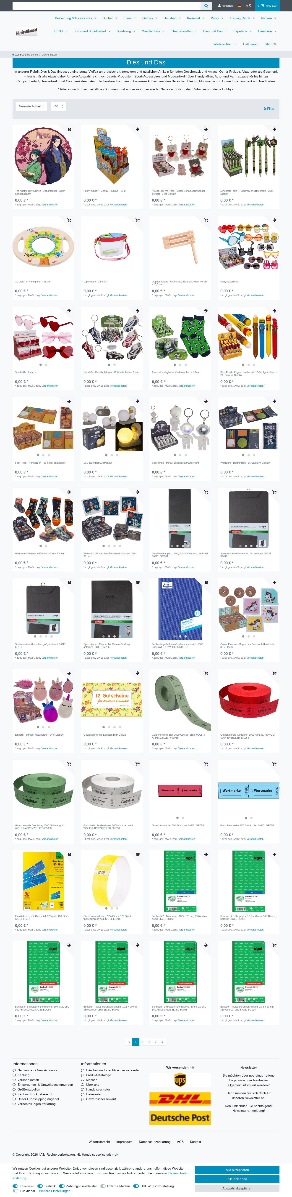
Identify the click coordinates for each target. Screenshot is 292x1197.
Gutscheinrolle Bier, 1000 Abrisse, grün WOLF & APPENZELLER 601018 (178, 736)
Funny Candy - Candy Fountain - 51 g (104, 190)
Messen (91, 1080)
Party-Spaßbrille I (230, 281)
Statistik (50, 1186)
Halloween (250, 44)
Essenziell (27, 1186)
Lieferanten (94, 1094)
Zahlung (23, 1075)
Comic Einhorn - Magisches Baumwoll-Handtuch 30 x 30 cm (247, 645)
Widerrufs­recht (99, 1142)
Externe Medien (118, 1186)
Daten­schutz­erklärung (155, 1142)
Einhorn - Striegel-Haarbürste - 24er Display (39, 734)
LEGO (59, 31)
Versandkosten (50, 204)
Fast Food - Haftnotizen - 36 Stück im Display (40, 462)
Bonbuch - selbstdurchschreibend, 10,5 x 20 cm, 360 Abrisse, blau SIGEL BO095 (247, 1008)
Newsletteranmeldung (248, 1110)
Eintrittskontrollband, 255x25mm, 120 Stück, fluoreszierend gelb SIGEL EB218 (107, 917)
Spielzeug (124, 31)
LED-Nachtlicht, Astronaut (97, 462)
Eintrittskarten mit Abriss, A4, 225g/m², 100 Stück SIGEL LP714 (42, 917)
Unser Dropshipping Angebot (38, 1099)
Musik (215, 18)
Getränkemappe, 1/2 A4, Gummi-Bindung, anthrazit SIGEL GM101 (180, 555)
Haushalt (170, 18)
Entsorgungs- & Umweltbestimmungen (45, 1084)
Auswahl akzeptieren (237, 1188)
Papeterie (240, 31)
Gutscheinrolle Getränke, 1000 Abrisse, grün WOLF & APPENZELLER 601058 (39, 827)
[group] (43, 156)
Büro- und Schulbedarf (90, 31)
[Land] (239, 5)
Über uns (92, 1084)
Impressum (124, 1142)
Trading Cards (240, 18)
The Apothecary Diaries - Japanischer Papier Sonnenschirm (40, 192)
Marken (267, 18)
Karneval (194, 18)
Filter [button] (270, 108)
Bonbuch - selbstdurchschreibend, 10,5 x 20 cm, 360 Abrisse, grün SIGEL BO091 (110, 1008)
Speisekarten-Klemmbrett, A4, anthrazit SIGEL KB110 (245, 555)
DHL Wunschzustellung (157, 1186)
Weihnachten (223, 44)
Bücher (108, 18)
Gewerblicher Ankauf (101, 1099)
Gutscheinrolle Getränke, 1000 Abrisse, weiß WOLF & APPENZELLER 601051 (108, 827)
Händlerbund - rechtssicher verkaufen (113, 1070)
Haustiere (265, 31)
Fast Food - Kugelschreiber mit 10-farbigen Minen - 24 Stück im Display (248, 373)
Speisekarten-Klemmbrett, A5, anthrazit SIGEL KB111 (40, 645)
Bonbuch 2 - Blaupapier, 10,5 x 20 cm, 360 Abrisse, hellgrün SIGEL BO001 (248, 917)
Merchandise (151, 31)
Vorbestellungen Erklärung (37, 1104)
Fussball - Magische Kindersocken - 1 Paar (176, 372)
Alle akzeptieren (237, 1170)
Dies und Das (213, 31)
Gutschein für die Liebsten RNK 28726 (104, 734)
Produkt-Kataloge (98, 1075)
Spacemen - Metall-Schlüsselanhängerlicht (175, 462)
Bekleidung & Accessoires (74, 18)
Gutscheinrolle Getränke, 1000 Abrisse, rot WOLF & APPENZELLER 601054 (248, 736)
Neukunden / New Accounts (37, 1070)
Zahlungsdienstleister (81, 1186)
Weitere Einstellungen (54, 1191)
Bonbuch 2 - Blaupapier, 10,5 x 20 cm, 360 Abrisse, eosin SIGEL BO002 (180, 917)
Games (148, 18)
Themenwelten (182, 31)
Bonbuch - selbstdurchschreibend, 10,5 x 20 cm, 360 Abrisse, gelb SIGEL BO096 (179, 1008)
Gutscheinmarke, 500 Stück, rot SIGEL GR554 (178, 825)
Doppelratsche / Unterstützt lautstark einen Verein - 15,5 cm (179, 283)
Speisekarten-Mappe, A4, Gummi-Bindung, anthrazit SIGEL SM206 (106, 645)
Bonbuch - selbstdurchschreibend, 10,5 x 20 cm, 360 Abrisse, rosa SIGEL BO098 (42, 1008)
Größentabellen (29, 1089)
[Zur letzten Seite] (162, 1042)
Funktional (27, 1191)
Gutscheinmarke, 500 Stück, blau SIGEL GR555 (247, 825)
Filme (128, 18)
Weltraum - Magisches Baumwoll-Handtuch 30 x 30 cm (110, 555)
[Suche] (206, 6)
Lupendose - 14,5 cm (95, 281)
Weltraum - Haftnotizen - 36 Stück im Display (245, 462)
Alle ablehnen (237, 1179)
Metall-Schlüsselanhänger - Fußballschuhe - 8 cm (110, 372)
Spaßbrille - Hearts (25, 372)
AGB (180, 1142)
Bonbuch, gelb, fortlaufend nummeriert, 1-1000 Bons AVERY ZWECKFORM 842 (177, 645)
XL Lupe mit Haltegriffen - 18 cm (32, 281)
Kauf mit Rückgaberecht (35, 1094)
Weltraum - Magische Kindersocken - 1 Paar (39, 553)
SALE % (270, 44)
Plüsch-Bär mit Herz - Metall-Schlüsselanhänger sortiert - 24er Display (178, 192)
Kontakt (195, 1142)
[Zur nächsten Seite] (156, 1042)
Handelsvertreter (98, 1089)
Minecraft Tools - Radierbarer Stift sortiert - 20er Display (246, 192)
